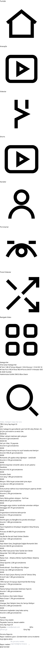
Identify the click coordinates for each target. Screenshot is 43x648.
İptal (1, 647)
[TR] (2, 424)
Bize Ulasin (24, 374)
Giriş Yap (7, 424)
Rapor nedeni (5, 644)
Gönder (7, 647)
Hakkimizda (4, 374)
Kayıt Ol (14, 424)
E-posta (3, 627)
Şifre (31, 627)
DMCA (17, 374)
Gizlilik (11, 374)
